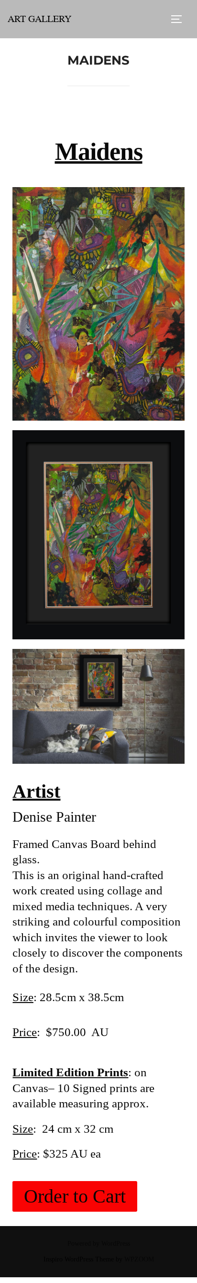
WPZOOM (139, 1259)
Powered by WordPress (98, 1243)
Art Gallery (39, 18)
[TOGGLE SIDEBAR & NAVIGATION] (179, 19)
